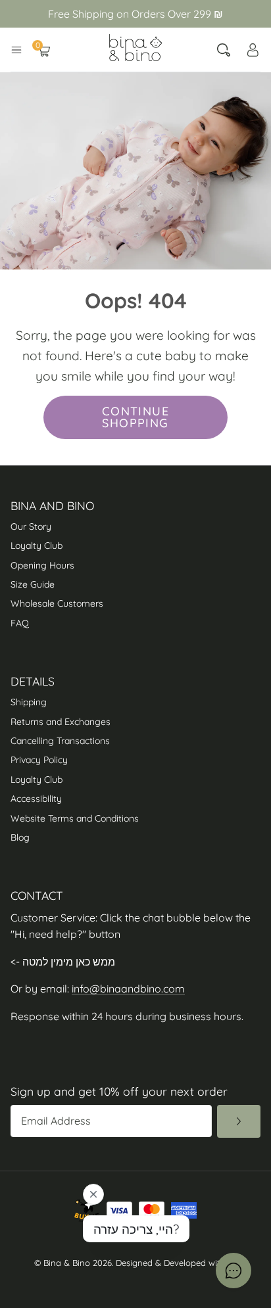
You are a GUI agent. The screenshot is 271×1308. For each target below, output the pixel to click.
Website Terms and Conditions (75, 818)
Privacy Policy (39, 760)
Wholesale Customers (57, 603)
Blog (20, 837)
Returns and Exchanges (61, 722)
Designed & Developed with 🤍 (176, 1262)
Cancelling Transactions (60, 741)
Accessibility (37, 799)
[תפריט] (16, 49)
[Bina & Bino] (135, 47)
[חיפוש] (224, 49)
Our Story (31, 526)
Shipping (29, 702)
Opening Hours (42, 565)
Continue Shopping (136, 417)
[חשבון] (252, 49)
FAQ (20, 623)
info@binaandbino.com (128, 988)
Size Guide (33, 584)
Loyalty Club (36, 545)
